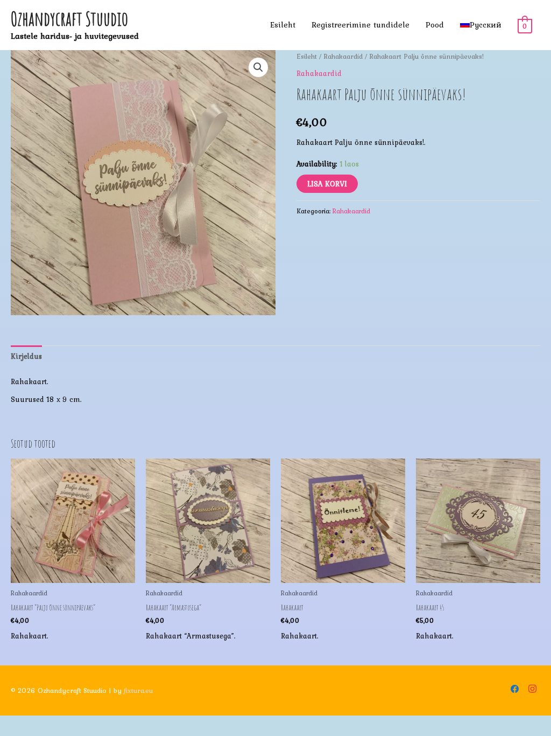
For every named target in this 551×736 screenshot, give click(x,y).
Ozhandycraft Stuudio (69, 18)
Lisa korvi (327, 183)
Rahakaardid (343, 56)
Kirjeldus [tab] (26, 356)
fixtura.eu (138, 690)
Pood (435, 25)
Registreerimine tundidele (360, 25)
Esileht (282, 25)
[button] (258, 67)
